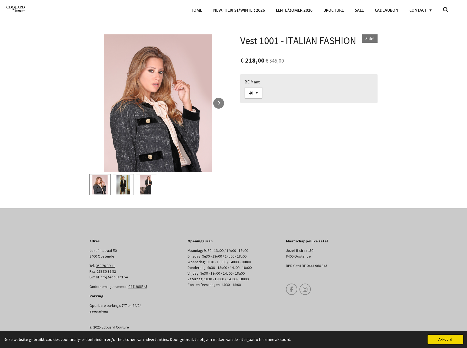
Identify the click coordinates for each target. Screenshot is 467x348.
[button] (100, 184)
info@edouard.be (114, 277)
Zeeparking (98, 311)
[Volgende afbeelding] (218, 103)
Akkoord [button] (445, 339)
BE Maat (252, 81)
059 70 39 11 (105, 265)
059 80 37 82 (106, 271)
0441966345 (137, 286)
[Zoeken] (445, 9)
